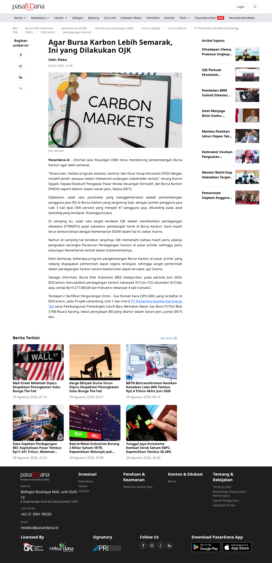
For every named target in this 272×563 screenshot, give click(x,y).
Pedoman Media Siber (138, 487)
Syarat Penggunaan (226, 500)
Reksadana (38, 18)
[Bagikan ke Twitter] (21, 66)
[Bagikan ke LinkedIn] (21, 77)
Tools (182, 18)
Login (240, 7)
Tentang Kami (222, 487)
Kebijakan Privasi (224, 505)
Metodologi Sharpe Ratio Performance (229, 494)
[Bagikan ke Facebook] (21, 55)
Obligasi (84, 491)
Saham (59, 18)
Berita (18, 18)
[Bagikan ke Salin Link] (21, 88)
